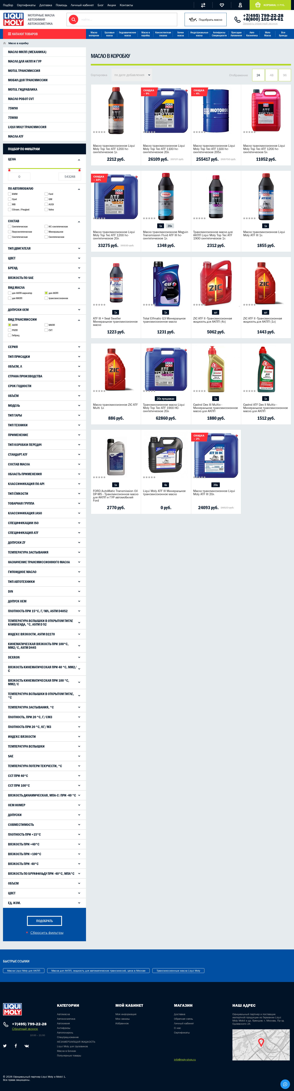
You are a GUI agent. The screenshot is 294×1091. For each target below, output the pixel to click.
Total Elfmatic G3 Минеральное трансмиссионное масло (164, 320)
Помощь (61, 5)
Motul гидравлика (22, 89)
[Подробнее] (135, 159)
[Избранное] (221, 5)
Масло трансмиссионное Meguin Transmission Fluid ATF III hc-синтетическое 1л (165, 235)
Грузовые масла (109, 34)
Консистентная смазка (163, 34)
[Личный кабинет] (240, 5)
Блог (101, 5)
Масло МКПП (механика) (27, 52)
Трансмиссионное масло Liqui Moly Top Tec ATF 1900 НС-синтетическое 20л (164, 408)
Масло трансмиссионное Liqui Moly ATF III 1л (264, 233)
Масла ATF (15, 136)
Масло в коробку (145, 34)
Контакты (126, 5)
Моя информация (125, 1014)
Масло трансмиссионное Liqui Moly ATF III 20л (214, 492)
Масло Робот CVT (21, 99)
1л (160, 226)
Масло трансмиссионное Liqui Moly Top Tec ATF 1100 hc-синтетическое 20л (164, 149)
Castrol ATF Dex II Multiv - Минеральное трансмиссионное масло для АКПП (265, 408)
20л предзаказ (165, 398)
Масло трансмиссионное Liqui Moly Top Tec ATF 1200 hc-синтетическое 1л (114, 149)
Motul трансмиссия (24, 71)
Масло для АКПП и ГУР (24, 61)
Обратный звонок (25, 1029)
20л (170, 226)
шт (215, 312)
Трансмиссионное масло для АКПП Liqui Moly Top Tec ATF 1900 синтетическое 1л (213, 235)
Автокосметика (66, 1018)
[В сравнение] (110, 159)
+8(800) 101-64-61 (263, 19)
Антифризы (63, 1028)
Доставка (45, 5)
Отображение (238, 75)
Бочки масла (180, 34)
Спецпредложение (68, 1037)
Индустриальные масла (199, 34)
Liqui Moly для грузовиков (72, 1046)
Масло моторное (94, 34)
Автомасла (63, 1014)
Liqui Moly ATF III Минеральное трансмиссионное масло (164, 492)
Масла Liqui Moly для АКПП (23, 970)
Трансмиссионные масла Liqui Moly (178, 970)
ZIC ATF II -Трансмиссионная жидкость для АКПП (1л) (262, 320)
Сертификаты (26, 5)
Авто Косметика (252, 34)
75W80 (13, 118)
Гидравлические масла (127, 34)
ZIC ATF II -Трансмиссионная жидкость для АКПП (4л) (212, 320)
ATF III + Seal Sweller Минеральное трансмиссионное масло (115, 321)
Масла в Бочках (66, 1050)
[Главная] (4, 43)
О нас (177, 1028)
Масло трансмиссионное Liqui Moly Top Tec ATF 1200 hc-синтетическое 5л (264, 149)
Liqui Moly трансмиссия (27, 127)
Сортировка (99, 75)
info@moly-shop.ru (185, 1059)
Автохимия (63, 1023)
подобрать (44, 921)
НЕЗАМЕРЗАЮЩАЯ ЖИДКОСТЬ (76, 1041)
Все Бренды (283, 34)
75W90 (13, 108)
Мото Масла (267, 34)
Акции (111, 5)
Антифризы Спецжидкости (219, 34)
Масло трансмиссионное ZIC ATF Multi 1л (115, 406)
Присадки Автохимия (236, 34)
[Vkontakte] (27, 1046)
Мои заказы (122, 1018)
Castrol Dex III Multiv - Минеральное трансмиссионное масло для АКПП (215, 408)
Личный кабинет (82, 5)
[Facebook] (16, 1046)
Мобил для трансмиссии (28, 80)
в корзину (116, 115)
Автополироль (65, 1032)
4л (165, 485)
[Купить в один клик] (97, 159)
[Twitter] (5, 1046)
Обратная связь (183, 1018)
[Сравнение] (203, 5)
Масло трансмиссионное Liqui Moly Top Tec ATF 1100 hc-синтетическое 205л (214, 149)
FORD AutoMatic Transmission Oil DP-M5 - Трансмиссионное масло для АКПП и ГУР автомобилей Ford (115, 495)
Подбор (8, 5)
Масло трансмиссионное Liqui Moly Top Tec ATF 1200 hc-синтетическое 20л (114, 235)
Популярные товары (69, 1055)
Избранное (122, 1023)
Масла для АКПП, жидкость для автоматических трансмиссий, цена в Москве (98, 970)
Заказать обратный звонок (260, 23)
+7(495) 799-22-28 (263, 15)
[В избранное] (122, 159)
